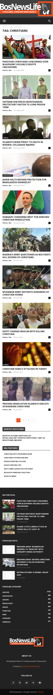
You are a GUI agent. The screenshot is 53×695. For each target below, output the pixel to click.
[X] (33, 682)
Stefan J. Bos (6, 70)
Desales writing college (15, 461)
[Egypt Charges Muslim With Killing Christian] (26, 315)
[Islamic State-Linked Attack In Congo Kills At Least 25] (8, 529)
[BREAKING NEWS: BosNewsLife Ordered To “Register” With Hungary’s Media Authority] (8, 549)
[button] (4, 21)
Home (4, 27)
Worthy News (10, 476)
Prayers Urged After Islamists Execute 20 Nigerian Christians (25, 405)
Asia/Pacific (7, 57)
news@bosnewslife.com (31, 666)
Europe (6, 213)
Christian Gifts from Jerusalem (18, 454)
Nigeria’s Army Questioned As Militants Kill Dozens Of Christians (26, 256)
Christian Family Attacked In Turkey (24, 369)
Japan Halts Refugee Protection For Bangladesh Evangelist (24, 181)
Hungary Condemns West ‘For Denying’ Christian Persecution (26, 218)
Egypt (5, 327)
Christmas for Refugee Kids (16, 458)
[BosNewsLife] (26, 9)
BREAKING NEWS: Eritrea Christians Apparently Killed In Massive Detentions (33, 562)
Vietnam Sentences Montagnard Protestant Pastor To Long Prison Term (23, 104)
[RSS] (19, 682)
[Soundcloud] (26, 682)
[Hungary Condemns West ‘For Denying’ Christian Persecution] (26, 202)
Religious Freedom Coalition (17, 472)
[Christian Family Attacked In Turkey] (26, 354)
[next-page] (34, 420)
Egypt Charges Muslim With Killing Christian (23, 333)
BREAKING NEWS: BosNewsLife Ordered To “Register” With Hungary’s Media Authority (30, 549)
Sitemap (40, 692)
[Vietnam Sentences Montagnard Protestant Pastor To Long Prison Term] (26, 87)
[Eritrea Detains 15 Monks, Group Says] (8, 575)
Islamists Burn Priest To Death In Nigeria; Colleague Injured (22, 143)
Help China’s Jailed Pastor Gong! (18, 469)
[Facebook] (13, 682)
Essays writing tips (12, 465)
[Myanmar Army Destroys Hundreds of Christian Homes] (26, 277)
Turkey (6, 365)
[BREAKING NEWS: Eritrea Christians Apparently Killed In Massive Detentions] (8, 562)
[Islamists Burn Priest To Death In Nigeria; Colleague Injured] (26, 127)
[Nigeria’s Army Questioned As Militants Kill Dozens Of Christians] (26, 240)
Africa (5, 138)
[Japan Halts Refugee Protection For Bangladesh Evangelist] (26, 165)
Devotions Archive (12, 440)
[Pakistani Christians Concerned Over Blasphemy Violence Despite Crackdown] (26, 47)
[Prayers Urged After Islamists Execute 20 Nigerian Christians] (26, 389)
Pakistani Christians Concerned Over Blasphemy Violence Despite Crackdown (25, 64)
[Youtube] (39, 682)
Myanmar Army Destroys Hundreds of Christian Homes (25, 293)
